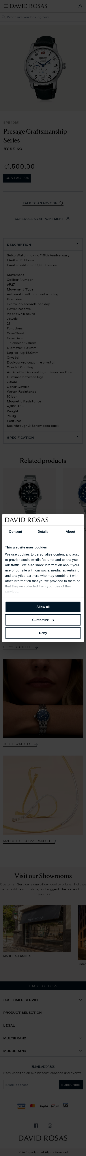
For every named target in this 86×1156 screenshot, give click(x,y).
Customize (40, 620)
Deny (43, 633)
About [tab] (70, 531)
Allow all (43, 607)
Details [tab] (43, 531)
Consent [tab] (15, 531)
